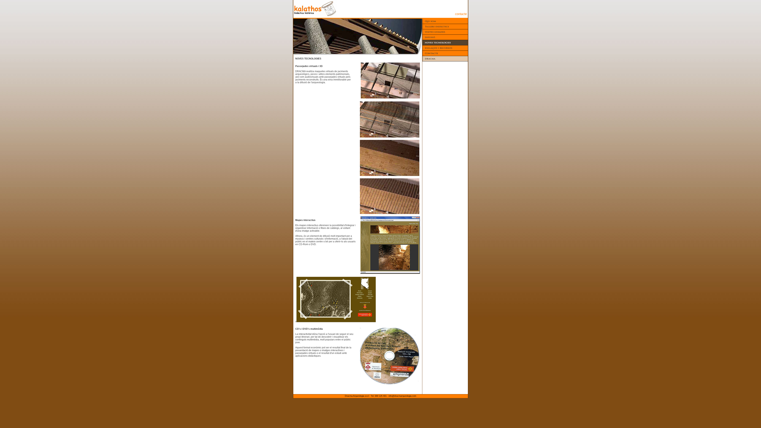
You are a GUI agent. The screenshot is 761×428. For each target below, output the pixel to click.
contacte (461, 14)
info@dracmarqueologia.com (402, 396)
